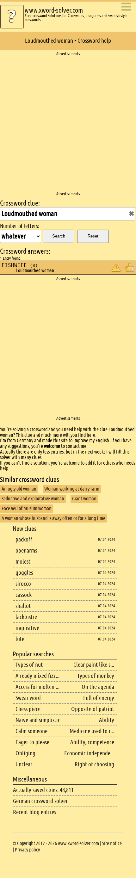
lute (19, 639)
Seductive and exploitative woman (33, 498)
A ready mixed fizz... (37, 676)
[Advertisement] (68, 124)
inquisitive (27, 628)
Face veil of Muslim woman (27, 508)
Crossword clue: (20, 203)
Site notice (112, 843)
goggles (24, 573)
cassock (23, 595)
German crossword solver (40, 801)
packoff (23, 539)
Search (58, 236)
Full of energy (98, 698)
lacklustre (26, 617)
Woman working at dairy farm (71, 488)
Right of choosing (94, 764)
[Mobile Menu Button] (126, 7)
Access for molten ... (37, 687)
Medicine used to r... (92, 731)
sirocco (23, 584)
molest (22, 562)
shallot (23, 606)
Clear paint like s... (93, 665)
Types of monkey (95, 676)
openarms (26, 550)
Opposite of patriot (92, 709)
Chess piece (27, 709)
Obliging (25, 753)
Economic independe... (89, 753)
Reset (93, 236)
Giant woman (84, 498)
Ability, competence (92, 742)
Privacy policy (27, 849)
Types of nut (29, 665)
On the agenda (98, 687)
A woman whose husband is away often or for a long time (53, 518)
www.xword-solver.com (54, 10)
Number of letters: (19, 226)
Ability (106, 720)
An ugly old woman (19, 488)
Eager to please (32, 742)
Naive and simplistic (37, 720)
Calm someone (31, 731)
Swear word (28, 698)
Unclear (23, 764)
